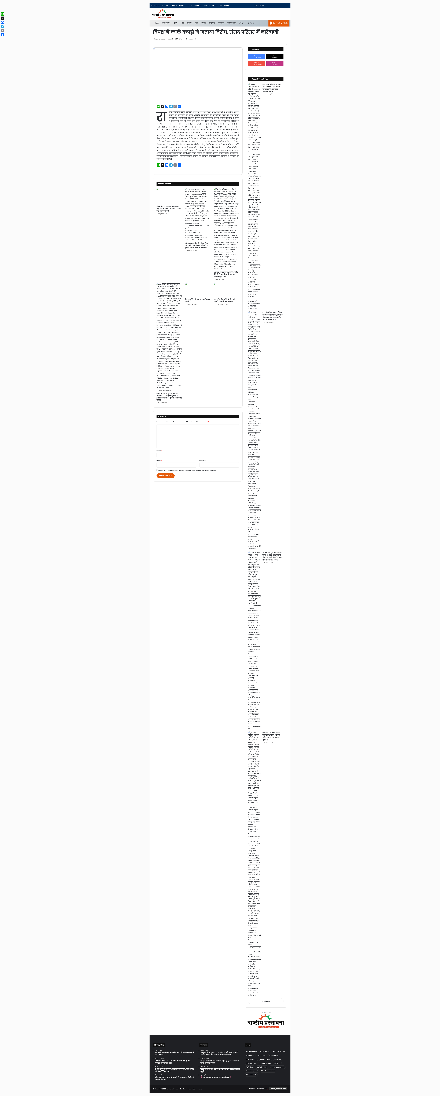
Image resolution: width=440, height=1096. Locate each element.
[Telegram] (2, 26)
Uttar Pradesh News (268, 1071)
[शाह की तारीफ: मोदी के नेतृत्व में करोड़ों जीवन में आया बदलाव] (226, 290)
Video (226, 5)
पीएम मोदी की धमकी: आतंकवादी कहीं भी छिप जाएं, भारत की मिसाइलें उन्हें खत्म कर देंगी (169, 208)
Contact (189, 5)
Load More (266, 1001)
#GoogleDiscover (279, 1051)
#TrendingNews (265, 1063)
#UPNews (277, 1063)
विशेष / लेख (231, 23)
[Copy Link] (2, 30)
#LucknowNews (251, 1059)
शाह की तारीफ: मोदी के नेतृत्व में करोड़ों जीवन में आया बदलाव (224, 300)
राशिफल (212, 23)
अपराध (203, 23)
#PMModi (277, 1059)
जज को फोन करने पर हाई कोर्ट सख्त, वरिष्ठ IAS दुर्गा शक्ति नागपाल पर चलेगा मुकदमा (271, 736)
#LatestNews (273, 1055)
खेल (196, 23)
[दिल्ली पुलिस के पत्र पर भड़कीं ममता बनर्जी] (197, 290)
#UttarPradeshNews (277, 1067)
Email (159, 460)
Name (159, 451)
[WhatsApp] (2, 14)
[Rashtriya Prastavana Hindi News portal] (163, 13)
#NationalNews (265, 1059)
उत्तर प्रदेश (165, 23)
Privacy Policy (217, 5)
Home (174, 5)
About (181, 5)
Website (202, 460)
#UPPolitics (250, 1067)
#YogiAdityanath (252, 1071)
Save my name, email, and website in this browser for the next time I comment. (187, 470)
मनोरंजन (221, 23)
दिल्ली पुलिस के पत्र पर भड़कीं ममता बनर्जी (197, 300)
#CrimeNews (264, 1051)
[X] (2, 18)
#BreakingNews (251, 1051)
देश (183, 23)
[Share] (2, 35)
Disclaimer (198, 5)
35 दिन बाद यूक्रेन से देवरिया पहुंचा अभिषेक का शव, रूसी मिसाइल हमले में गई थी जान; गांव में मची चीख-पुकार (272, 556)
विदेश (189, 23)
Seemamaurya (159, 39)
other (241, 23)
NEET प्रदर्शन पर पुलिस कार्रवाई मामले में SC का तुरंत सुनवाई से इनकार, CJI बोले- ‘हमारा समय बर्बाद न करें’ (169, 396)
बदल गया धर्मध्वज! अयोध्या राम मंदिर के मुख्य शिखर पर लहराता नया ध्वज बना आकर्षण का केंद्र (272, 88)
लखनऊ (207, 5)
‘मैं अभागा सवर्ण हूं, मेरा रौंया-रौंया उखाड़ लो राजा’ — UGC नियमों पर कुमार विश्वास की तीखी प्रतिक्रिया (196, 245)
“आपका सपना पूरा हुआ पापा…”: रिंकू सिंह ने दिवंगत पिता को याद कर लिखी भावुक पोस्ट (226, 274)
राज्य (175, 23)
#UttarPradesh (262, 1067)
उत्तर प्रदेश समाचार (251, 1075)
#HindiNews (250, 1055)
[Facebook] (2, 22)
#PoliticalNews (251, 1063)
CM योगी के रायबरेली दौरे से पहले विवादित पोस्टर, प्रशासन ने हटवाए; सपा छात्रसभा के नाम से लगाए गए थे (272, 316)
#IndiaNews (262, 1055)
